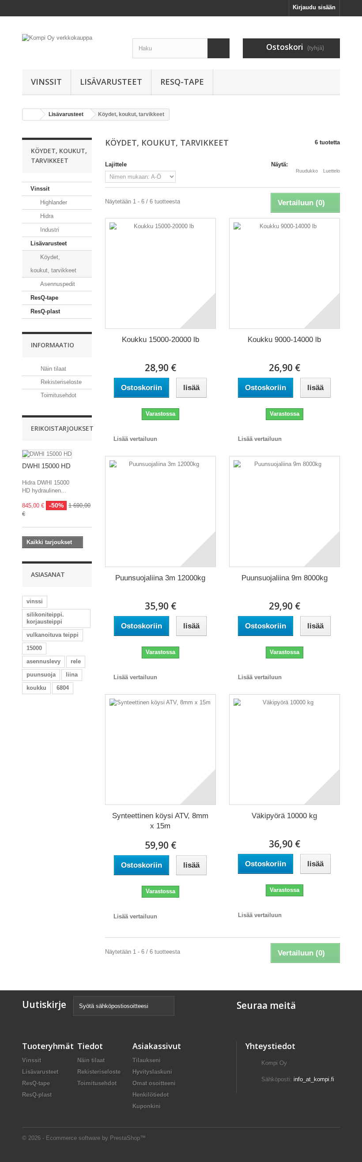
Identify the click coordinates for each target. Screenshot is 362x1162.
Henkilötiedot (150, 1094)
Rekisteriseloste (60, 382)
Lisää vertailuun (135, 439)
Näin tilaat (52, 368)
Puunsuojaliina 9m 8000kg (284, 578)
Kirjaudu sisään (314, 7)
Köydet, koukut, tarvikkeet (53, 264)
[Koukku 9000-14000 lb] (285, 273)
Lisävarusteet (111, 81)
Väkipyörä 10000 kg (284, 816)
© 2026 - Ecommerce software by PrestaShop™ (84, 1138)
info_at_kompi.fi (314, 1079)
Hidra (45, 216)
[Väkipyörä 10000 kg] (285, 750)
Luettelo (331, 170)
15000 (34, 648)
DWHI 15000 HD (46, 466)
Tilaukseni (146, 1060)
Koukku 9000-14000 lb (284, 339)
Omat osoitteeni (154, 1083)
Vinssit (46, 81)
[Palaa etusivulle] (31, 114)
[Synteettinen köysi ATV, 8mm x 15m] (160, 750)
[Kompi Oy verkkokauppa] (70, 42)
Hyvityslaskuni (152, 1071)
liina (72, 674)
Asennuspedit (56, 284)
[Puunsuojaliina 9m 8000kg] (285, 511)
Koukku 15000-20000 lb (160, 339)
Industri (48, 229)
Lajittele (116, 164)
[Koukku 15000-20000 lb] (160, 273)
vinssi (34, 601)
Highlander (52, 202)
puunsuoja (41, 674)
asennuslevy (43, 661)
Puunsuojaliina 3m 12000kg (160, 578)
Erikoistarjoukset (62, 428)
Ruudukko (307, 170)
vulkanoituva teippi (52, 635)
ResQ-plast (45, 311)
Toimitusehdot (57, 395)
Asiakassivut (156, 1046)
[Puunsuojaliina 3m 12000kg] (160, 511)
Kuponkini (146, 1106)
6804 (63, 687)
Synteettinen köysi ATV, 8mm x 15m (160, 821)
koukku (36, 687)
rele (76, 661)
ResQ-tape (182, 81)
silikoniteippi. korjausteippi (45, 618)
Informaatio (52, 345)
